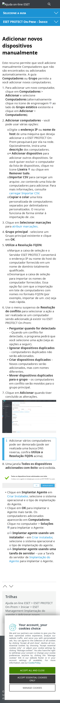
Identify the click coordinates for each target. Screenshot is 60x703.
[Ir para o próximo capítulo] (11, 586)
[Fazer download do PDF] (44, 574)
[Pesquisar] (49, 4)
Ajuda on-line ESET (17, 603)
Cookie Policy (34, 666)
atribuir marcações (25, 226)
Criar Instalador (17, 496)
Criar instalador (42, 537)
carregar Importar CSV (24, 193)
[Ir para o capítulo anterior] (5, 586)
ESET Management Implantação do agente (25, 610)
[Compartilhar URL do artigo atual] (36, 574)
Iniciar (25, 607)
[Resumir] (52, 574)
